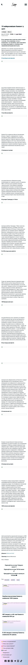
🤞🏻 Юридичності (5, 652)
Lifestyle (4, 31)
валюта (13, 580)
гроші (18, 580)
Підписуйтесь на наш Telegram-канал (14, 566)
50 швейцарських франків (8, 58)
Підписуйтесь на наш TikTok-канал (14, 569)
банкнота (7, 580)
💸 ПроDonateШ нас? (6, 655)
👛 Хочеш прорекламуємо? (8, 646)
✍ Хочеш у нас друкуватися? (8, 641)
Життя (9, 31)
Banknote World (10, 553)
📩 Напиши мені (5, 657)
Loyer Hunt (18, 34)
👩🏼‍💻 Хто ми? (4, 650)
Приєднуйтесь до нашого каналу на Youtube (14, 574)
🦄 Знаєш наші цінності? (7, 643)
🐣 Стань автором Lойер (7, 648)
